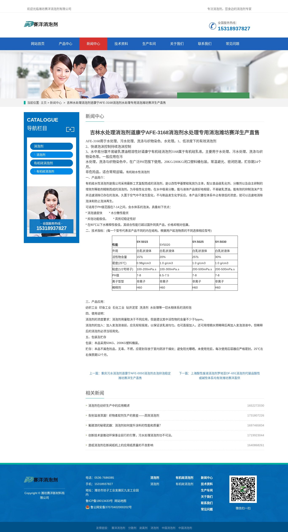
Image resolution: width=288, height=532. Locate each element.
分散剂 (132, 527)
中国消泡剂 (168, 527)
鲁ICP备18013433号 (99, 500)
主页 (44, 102)
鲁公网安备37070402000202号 (111, 507)
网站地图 (120, 500)
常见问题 (232, 44)
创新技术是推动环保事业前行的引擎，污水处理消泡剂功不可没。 (131, 435)
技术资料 (121, 44)
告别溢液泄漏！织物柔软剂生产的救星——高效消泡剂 (123, 415)
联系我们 (204, 44)
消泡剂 (38, 146)
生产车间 (149, 44)
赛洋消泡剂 (118, 527)
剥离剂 (143, 527)
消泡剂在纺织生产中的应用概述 (109, 405)
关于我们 (177, 44)
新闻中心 (93, 44)
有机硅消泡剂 (43, 163)
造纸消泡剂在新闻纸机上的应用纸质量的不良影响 (120, 445)
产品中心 (65, 44)
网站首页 (37, 44)
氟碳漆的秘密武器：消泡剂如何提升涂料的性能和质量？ (125, 425)
